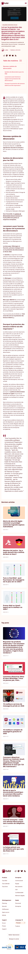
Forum (4, 923)
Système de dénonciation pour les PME (14, 73)
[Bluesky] (10, 55)
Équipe (17, 883)
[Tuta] (4, 3)
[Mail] (13, 55)
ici (13, 317)
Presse (4, 926)
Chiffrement (5, 909)
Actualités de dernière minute (10, 25)
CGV (16, 889)
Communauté (19, 880)
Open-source (5, 912)
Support (4, 929)
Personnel (18, 903)
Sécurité (4, 906)
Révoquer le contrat (14, 939)
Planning (4, 903)
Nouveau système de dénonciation (10, 67)
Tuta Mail (4, 880)
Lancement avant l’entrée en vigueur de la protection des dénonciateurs (13, 78)
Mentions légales (20, 895)
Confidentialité (19, 892)
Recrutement (18, 886)
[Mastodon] (7, 55)
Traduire (17, 926)
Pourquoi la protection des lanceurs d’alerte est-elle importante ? (15, 84)
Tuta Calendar (6, 883)
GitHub (4, 915)
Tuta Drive (5, 886)
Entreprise (18, 906)
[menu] (26, 3)
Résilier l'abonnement (14, 934)
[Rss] (16, 55)
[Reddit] (4, 55)
